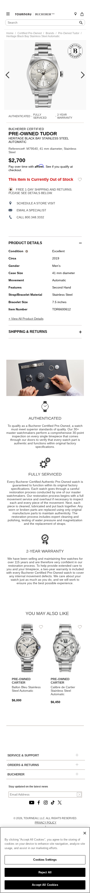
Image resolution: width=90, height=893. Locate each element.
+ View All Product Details (26, 318)
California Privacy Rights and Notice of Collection (45, 808)
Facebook (39, 757)
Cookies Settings (45, 859)
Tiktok (52, 757)
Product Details (25, 243)
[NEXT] (83, 75)
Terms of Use (45, 785)
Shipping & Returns (28, 332)
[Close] (85, 833)
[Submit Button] (79, 749)
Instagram (45, 757)
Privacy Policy (45, 776)
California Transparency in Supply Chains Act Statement (45, 795)
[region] (45, 860)
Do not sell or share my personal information (46, 818)
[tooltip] (26, 251)
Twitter (59, 757)
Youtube (32, 757)
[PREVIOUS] (7, 75)
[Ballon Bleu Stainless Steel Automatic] (28, 640)
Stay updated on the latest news (28, 740)
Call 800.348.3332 (30, 217)
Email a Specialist (31, 210)
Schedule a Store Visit (36, 203)
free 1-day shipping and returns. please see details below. (40, 191)
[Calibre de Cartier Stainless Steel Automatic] (67, 641)
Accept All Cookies (45, 884)
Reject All (45, 872)
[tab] (45, 240)
